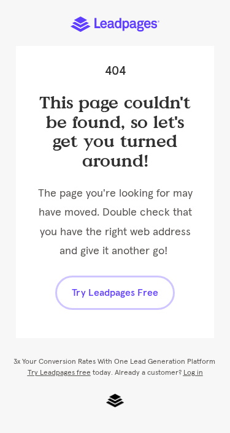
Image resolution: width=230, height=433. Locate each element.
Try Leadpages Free (115, 293)
